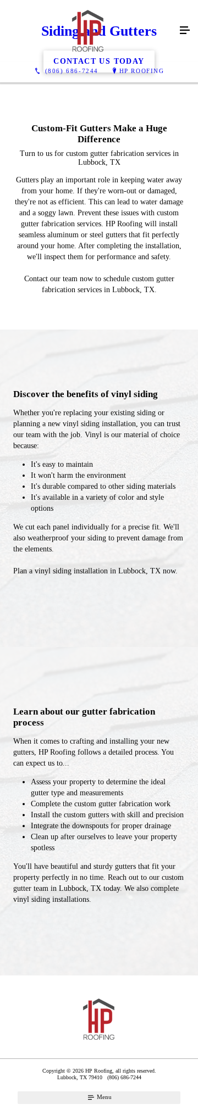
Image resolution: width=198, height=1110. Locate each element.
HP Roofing (141, 71)
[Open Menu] (185, 30)
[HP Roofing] (88, 31)
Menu (103, 1097)
